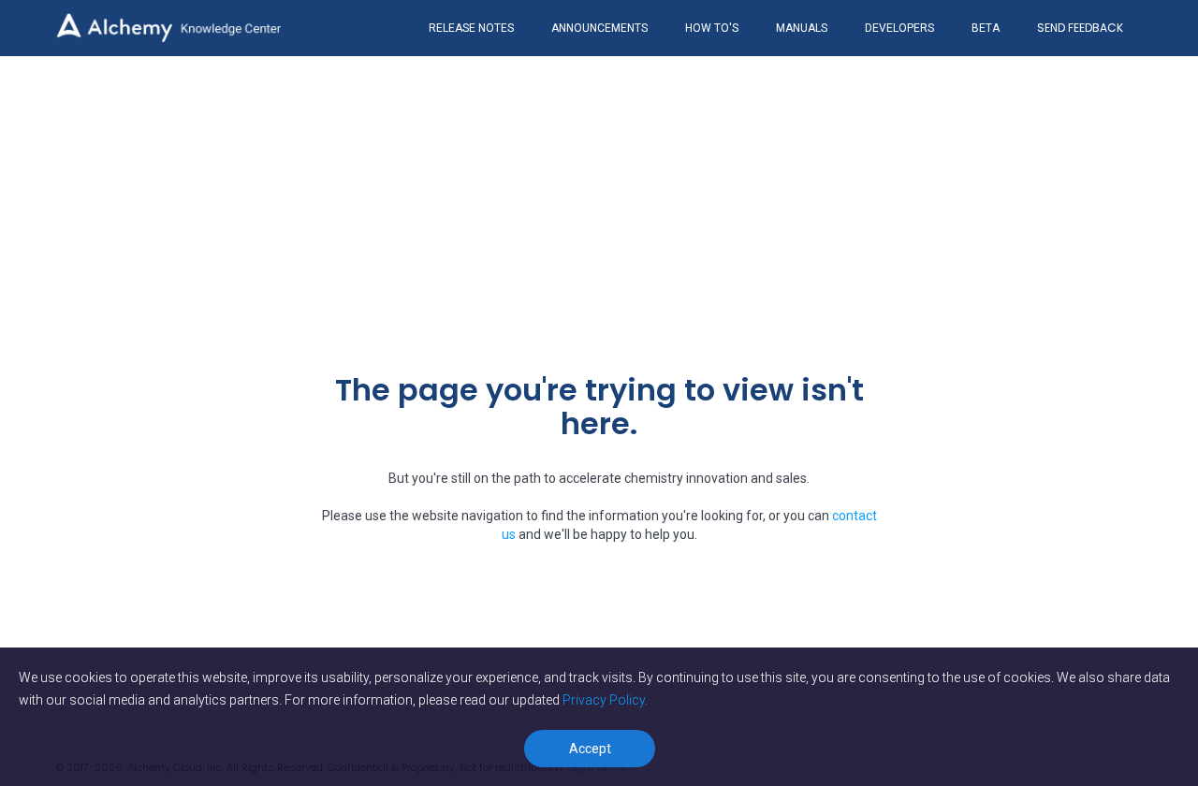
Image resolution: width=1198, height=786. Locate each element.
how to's (711, 28)
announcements (599, 28)
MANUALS (801, 28)
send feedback (1080, 28)
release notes (471, 28)
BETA (986, 28)
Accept (590, 748)
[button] (1080, 28)
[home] (168, 27)
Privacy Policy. (605, 699)
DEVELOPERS (899, 28)
